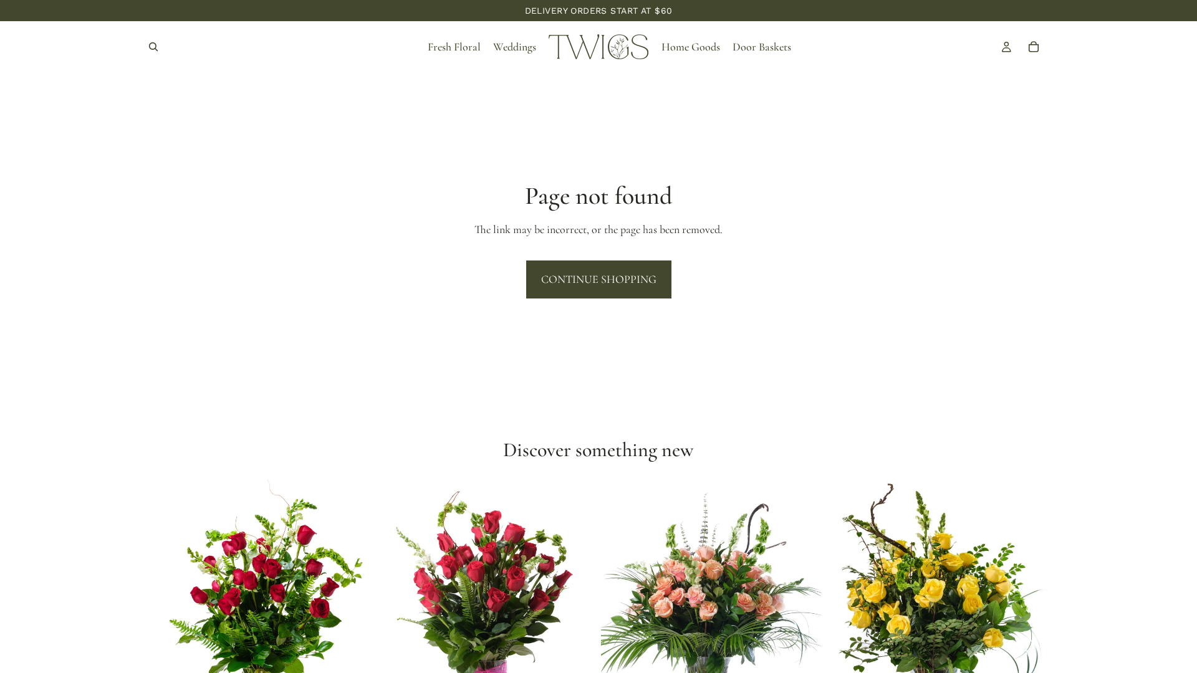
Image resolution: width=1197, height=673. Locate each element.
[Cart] (1033, 46)
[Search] (153, 46)
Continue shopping (598, 279)
